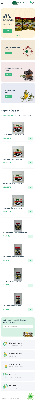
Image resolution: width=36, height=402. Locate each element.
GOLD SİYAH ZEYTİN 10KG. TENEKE (14, 134)
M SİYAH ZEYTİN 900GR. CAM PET (13, 281)
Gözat (8, 53)
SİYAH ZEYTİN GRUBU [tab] (7, 115)
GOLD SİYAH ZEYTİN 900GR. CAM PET (15, 232)
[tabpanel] (18, 23)
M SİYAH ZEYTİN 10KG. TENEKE (12, 183)
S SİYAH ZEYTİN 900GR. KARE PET (13, 257)
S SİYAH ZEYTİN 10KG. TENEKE (12, 159)
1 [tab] (17, 35)
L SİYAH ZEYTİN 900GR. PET (12, 306)
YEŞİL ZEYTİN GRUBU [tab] (20, 115)
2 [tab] (19, 35)
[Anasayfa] (18, 3)
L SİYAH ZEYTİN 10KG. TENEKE (12, 208)
